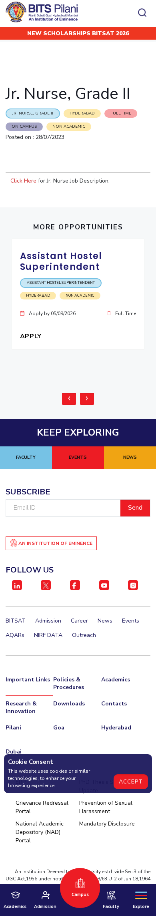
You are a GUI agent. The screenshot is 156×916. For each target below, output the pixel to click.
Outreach (84, 635)
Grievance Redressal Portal (42, 807)
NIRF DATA (48, 635)
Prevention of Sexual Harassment (105, 807)
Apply (32, 336)
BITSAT (16, 621)
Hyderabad (116, 727)
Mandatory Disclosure (107, 824)
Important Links (28, 679)
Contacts (114, 703)
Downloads (69, 703)
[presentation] (69, 399)
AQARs (15, 635)
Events (130, 621)
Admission (48, 621)
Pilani (13, 727)
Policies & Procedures (68, 683)
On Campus (24, 126)
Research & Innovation (21, 707)
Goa (58, 727)
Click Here (24, 181)
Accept (131, 781)
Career (79, 621)
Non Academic (68, 126)
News (105, 621)
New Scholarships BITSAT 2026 (78, 33)
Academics (115, 679)
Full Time (120, 113)
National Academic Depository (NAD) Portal (40, 832)
